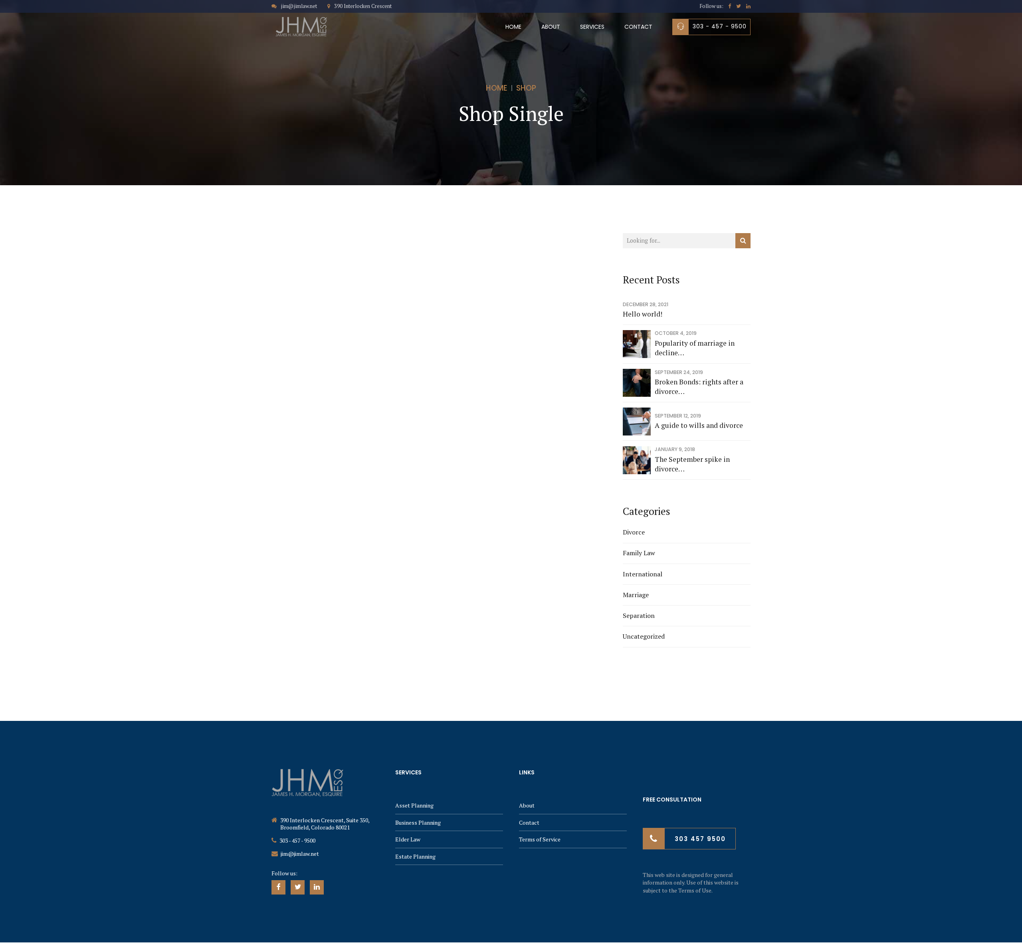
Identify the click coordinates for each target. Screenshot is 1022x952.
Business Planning (418, 822)
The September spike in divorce (692, 464)
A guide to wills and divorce (699, 425)
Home (513, 27)
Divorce (634, 532)
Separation (639, 615)
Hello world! (642, 314)
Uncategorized (644, 636)
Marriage (636, 594)
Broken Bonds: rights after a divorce (699, 386)
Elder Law (407, 839)
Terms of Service (540, 839)
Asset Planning (414, 805)
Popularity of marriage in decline (695, 348)
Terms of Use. (695, 890)
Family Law (639, 552)
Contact (638, 27)
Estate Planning (415, 856)
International (642, 574)
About (550, 27)
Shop (526, 88)
